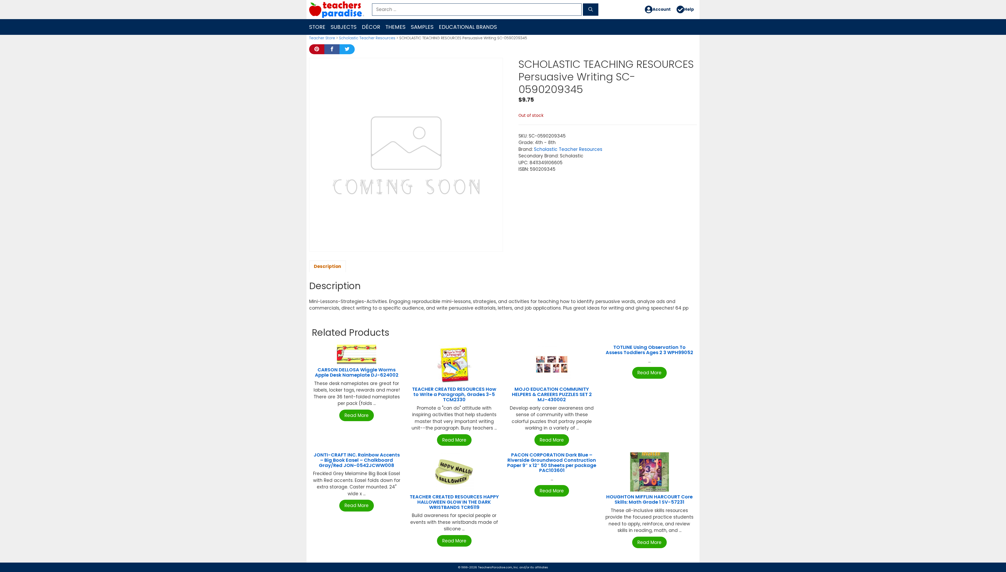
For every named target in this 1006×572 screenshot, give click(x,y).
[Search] (590, 9)
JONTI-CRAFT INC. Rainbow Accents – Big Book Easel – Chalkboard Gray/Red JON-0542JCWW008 (357, 460)
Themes (395, 27)
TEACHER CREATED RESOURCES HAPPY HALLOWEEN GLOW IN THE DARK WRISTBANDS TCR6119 (454, 501)
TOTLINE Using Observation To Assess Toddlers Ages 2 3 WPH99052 (649, 350)
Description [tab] (327, 266)
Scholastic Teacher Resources (367, 38)
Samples (422, 27)
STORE (317, 27)
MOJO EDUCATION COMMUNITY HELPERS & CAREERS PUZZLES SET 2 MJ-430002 (552, 394)
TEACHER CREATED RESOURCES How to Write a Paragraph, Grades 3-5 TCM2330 (454, 394)
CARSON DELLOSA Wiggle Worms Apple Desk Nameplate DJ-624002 (356, 372)
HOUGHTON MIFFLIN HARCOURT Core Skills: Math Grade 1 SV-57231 (649, 499)
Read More (357, 415)
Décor (371, 27)
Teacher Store (322, 38)
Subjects (344, 27)
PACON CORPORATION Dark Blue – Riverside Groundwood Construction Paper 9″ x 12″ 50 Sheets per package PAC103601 (551, 463)
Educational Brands (468, 27)
